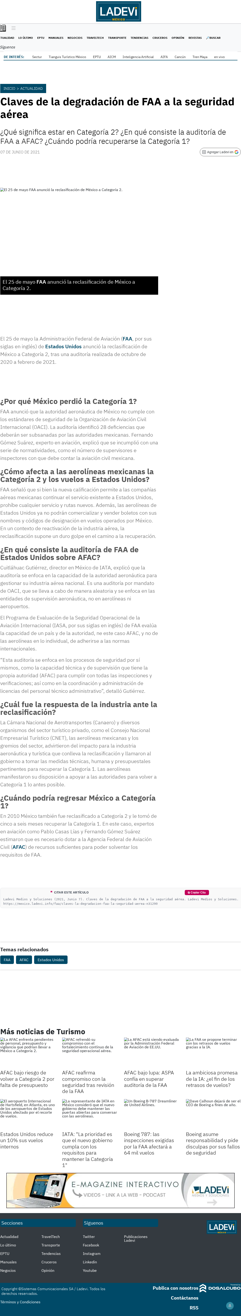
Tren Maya (200, 57)
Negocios (75, 37)
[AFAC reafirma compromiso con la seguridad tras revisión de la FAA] (89, 1053)
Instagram (91, 1253)
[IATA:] (89, 1114)
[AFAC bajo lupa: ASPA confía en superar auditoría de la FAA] (151, 1053)
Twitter (89, 1236)
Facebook (91, 1245)
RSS (194, 1307)
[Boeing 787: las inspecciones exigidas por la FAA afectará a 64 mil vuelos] (151, 1114)
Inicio (9, 88)
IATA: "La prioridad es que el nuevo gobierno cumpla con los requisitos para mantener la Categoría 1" (87, 1149)
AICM (112, 57)
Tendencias (139, 37)
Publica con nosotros (175, 1288)
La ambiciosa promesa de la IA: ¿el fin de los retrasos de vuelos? (212, 1078)
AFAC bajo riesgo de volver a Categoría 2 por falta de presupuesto (27, 1078)
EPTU (40, 37)
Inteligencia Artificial (138, 57)
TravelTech (95, 37)
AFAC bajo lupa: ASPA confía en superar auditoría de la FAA (149, 1078)
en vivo (219, 57)
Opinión (178, 37)
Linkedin (90, 1262)
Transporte (117, 37)
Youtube (90, 1270)
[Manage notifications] (230, 1305)
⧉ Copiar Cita (197, 892)
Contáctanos (184, 1298)
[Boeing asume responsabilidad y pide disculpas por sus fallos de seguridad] (213, 1114)
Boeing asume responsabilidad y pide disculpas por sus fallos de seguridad (213, 1143)
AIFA (164, 57)
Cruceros (160, 37)
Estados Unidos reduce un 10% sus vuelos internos (26, 1140)
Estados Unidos (63, 346)
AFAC (18, 846)
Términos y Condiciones (20, 1302)
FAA (41, 281)
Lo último (25, 37)
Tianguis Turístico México (67, 57)
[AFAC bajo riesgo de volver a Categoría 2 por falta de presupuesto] (27, 1053)
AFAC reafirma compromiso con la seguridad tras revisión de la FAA (88, 1081)
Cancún (180, 57)
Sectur (37, 57)
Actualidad (31, 88)
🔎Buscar (213, 37)
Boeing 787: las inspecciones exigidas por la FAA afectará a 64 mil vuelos (149, 1143)
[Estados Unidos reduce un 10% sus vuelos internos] (27, 1114)
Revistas (195, 37)
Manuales (55, 37)
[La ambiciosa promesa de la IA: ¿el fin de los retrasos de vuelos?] (213, 1053)
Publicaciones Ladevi (136, 1238)
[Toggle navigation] (12, 28)
